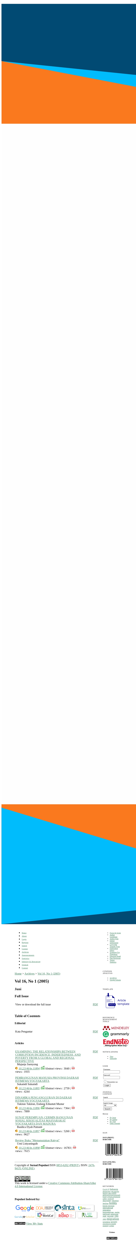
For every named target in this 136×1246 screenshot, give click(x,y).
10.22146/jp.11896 (29, 1108)
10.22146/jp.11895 (29, 1088)
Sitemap (25, 965)
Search (24, 946)
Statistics (25, 958)
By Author (113, 1119)
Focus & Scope (115, 933)
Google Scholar (115, 980)
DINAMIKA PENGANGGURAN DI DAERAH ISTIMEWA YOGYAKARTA (43, 1099)
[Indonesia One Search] (85, 1210)
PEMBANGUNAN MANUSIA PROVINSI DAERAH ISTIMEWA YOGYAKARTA (47, 1079)
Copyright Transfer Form (115, 946)
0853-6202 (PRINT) (67, 1165)
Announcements (28, 955)
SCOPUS (113, 978)
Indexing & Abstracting (31, 962)
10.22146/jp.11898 (29, 1147)
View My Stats (34, 1223)
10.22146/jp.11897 (29, 1131)
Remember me (112, 1082)
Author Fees (114, 939)
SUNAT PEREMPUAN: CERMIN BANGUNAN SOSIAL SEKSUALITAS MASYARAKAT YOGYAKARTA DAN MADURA (44, 1120)
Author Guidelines (113, 936)
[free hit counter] (112, 1239)
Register (25, 942)
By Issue (113, 1118)
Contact (25, 968)
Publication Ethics (114, 949)
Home (24, 933)
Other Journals (115, 1123)
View (111, 1056)
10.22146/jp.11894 (29, 1068)
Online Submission (114, 942)
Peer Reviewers (115, 958)
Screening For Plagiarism (115, 953)
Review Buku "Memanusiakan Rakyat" (37, 1140)
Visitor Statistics (113, 961)
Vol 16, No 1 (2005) (49, 973)
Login (24, 939)
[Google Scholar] (25, 1210)
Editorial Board (115, 956)
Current (25, 949)
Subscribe (113, 1058)
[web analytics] (20, 1223)
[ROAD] (66, 1217)
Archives (25, 952)
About (24, 936)
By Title (113, 1121)
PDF (95, 1004)
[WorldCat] (45, 1217)
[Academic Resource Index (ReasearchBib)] (88, 1217)
